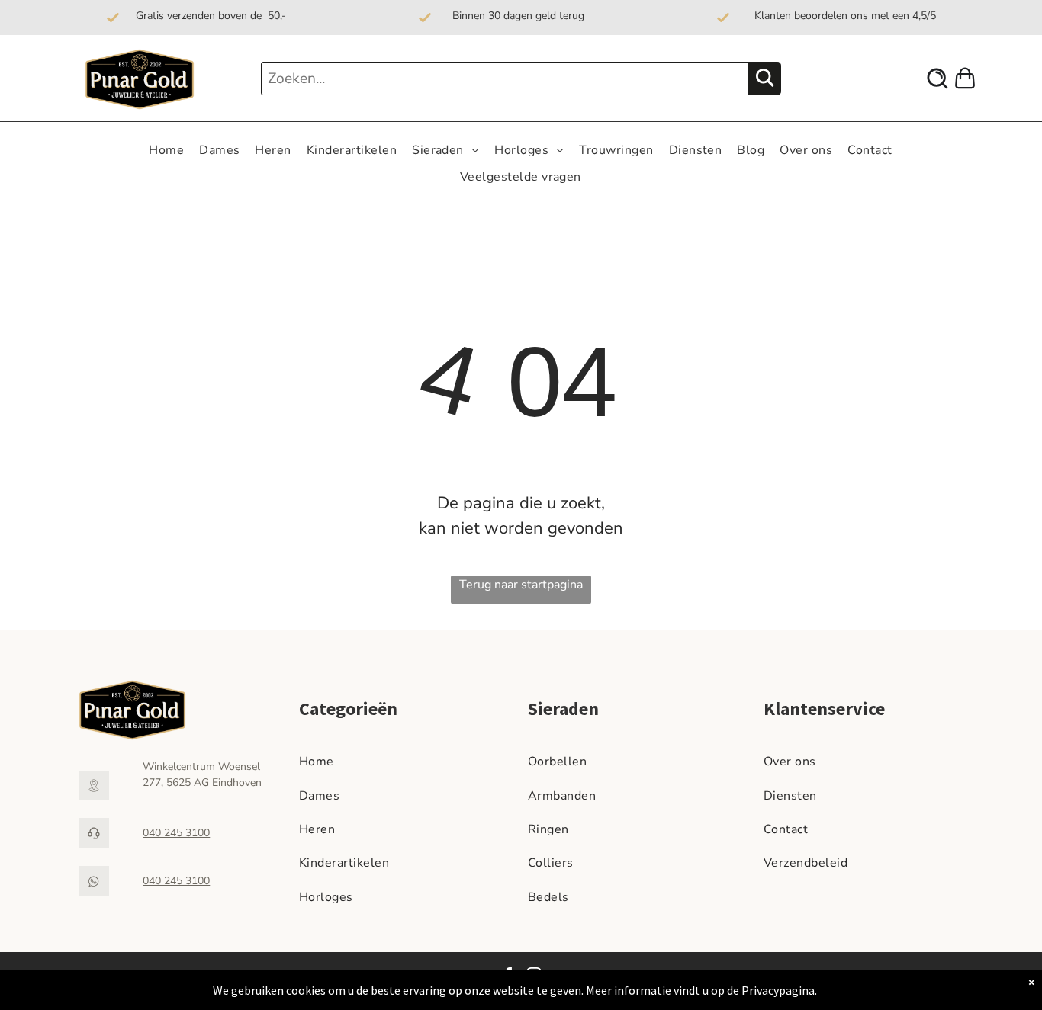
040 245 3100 (176, 833)
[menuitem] (166, 150)
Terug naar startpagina (521, 584)
